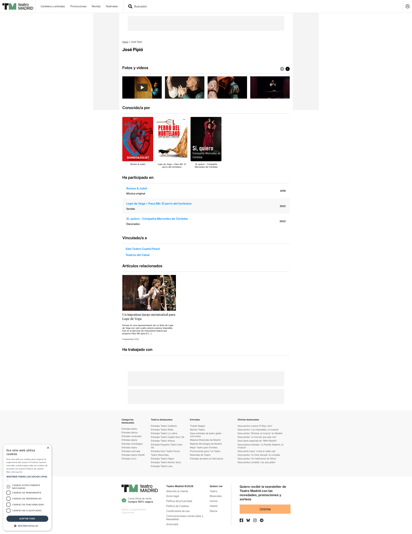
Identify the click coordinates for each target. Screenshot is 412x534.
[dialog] (27, 487)
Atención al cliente (177, 491)
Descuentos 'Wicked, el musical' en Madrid (260, 433)
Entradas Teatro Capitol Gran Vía (167, 437)
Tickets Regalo (197, 425)
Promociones (78, 6)
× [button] (48, 448)
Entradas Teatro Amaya (163, 440)
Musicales (216, 496)
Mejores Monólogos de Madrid (205, 443)
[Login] (408, 6)
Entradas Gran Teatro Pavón (165, 451)
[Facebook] (241, 520)
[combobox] (266, 6)
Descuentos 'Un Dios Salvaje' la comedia (259, 454)
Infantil (214, 506)
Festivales (112, 6)
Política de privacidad (179, 501)
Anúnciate (172, 524)
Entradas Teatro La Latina (164, 433)
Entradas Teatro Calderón (164, 425)
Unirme (265, 509)
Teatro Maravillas (160, 454)
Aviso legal (172, 496)
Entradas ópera (129, 439)
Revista (96, 6)
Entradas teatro (129, 428)
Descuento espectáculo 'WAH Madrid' (257, 440)
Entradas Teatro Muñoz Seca (166, 462)
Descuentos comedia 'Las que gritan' (257, 462)
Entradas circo (129, 458)
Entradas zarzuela (131, 451)
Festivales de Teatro (200, 454)
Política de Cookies (177, 506)
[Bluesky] (248, 520)
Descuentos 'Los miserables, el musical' (258, 429)
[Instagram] (255, 520)
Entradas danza (130, 432)
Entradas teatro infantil (133, 454)
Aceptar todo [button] (27, 518)
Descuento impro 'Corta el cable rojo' (257, 451)
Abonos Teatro (197, 429)
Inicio (125, 41)
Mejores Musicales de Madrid (205, 439)
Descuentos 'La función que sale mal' (257, 437)
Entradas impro (129, 447)
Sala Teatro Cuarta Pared (143, 248)
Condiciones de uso (178, 511)
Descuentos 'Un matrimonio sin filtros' (257, 458)
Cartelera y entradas (53, 6)
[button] (27, 478)
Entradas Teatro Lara (161, 466)
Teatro (213, 491)
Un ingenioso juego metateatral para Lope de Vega (148, 316)
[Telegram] (261, 520)
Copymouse (128, 512)
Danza (213, 511)
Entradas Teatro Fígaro (162, 458)
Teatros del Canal (138, 255)
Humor (214, 501)
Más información (14, 472)
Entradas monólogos (132, 443)
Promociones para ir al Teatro (205, 451)
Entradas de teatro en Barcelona (206, 458)
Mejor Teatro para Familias (203, 447)
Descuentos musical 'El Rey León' (255, 425)
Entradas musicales (131, 436)
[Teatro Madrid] (17, 6)
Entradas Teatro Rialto (162, 429)
